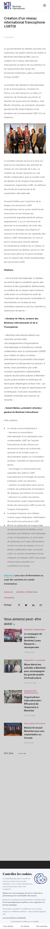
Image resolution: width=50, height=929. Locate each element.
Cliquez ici (9, 575)
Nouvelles (8, 592)
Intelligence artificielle (35, 724)
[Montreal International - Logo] (14, 5)
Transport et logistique (34, 660)
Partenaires (9, 598)
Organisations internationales (31, 692)
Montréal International (27, 592)
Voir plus (8, 753)
